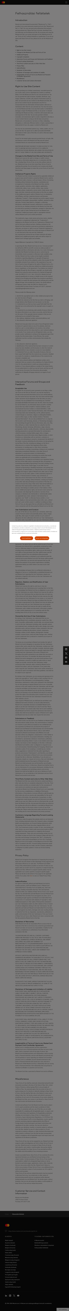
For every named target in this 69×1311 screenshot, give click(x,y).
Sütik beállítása (26, 538)
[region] (34, 532)
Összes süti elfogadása (42, 538)
